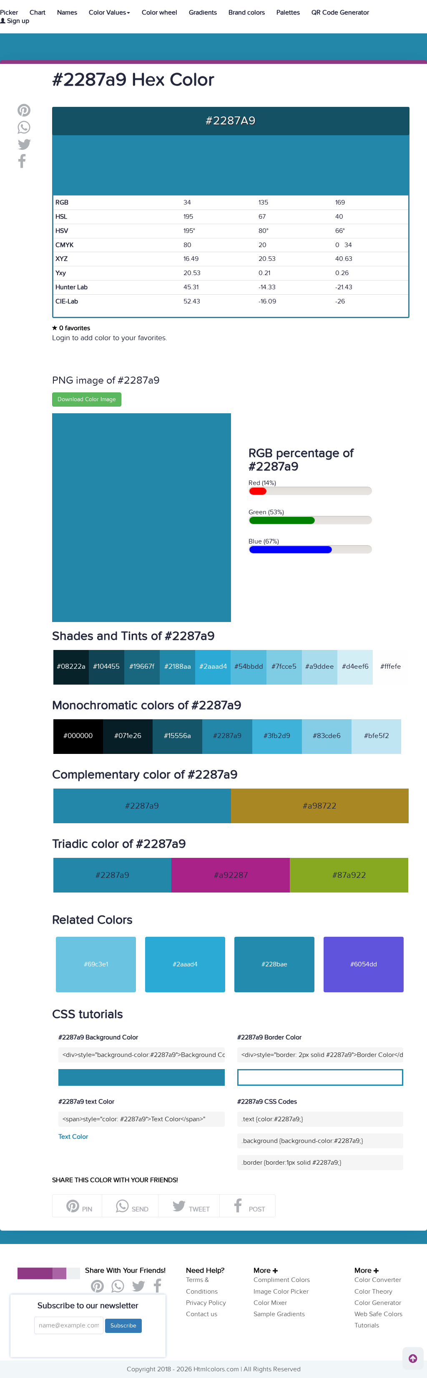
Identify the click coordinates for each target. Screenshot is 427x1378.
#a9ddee (319, 666)
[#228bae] (274, 936)
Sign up (17, 21)
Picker (9, 12)
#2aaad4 (213, 666)
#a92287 (231, 875)
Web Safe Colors (378, 1314)
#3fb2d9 (277, 736)
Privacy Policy (206, 1303)
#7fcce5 (283, 666)
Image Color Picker (281, 1291)
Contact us (201, 1314)
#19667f (141, 666)
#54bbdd (248, 666)
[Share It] (22, 165)
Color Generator (377, 1303)
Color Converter (377, 1280)
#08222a (71, 666)
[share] (24, 130)
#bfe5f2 (376, 736)
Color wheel (159, 12)
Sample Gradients (279, 1314)
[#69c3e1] (96, 936)
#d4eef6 (355, 666)
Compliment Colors (282, 1280)
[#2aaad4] (185, 936)
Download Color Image (87, 399)
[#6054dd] (363, 936)
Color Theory (373, 1291)
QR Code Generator (340, 12)
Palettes (288, 12)
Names (67, 12)
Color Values (107, 12)
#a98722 (320, 806)
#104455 (106, 666)
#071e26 (127, 736)
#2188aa (177, 666)
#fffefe (390, 666)
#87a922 (349, 875)
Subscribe (123, 1325)
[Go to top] (413, 1358)
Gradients (203, 12)
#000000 (78, 736)
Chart (37, 12)
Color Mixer (270, 1303)
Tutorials (366, 1325)
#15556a (177, 736)
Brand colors (247, 12)
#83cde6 (327, 736)
